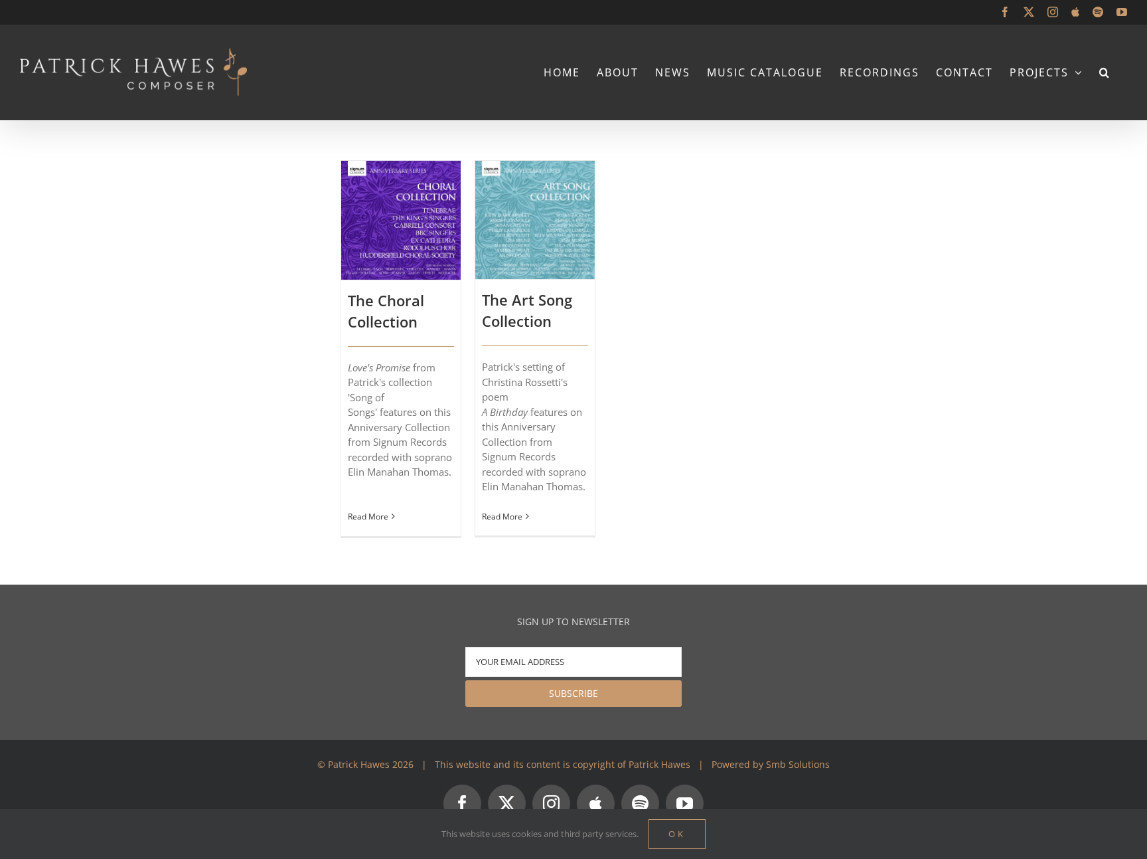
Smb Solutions (798, 764)
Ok (677, 834)
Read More (368, 516)
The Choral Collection (386, 311)
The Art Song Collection (527, 310)
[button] (1104, 72)
